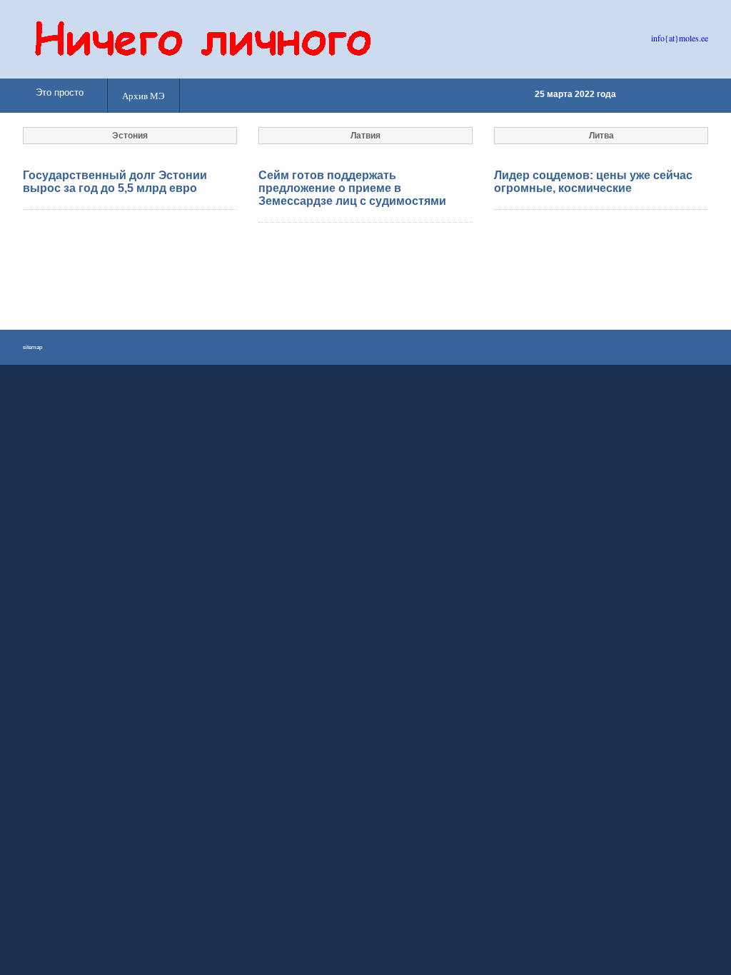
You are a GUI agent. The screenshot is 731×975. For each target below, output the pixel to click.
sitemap (32, 347)
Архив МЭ (143, 95)
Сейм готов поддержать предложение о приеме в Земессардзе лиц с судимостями (352, 188)
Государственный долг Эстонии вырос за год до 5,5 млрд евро (115, 181)
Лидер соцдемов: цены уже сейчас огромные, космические (593, 181)
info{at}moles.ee (679, 38)
